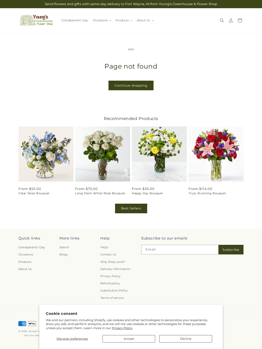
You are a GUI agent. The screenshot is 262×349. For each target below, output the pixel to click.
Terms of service (112, 298)
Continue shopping (131, 85)
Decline (185, 339)
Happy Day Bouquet (147, 193)
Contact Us (108, 254)
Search (64, 247)
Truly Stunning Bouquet (207, 193)
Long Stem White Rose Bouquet (100, 193)
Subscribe (230, 250)
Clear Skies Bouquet (34, 193)
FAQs (104, 247)
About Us (25, 269)
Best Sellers (131, 208)
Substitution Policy (114, 290)
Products (25, 262)
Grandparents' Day (31, 247)
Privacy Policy (122, 328)
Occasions (25, 254)
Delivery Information (115, 269)
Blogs (63, 254)
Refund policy (110, 283)
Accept (129, 339)
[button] (101, 20)
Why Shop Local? (112, 262)
